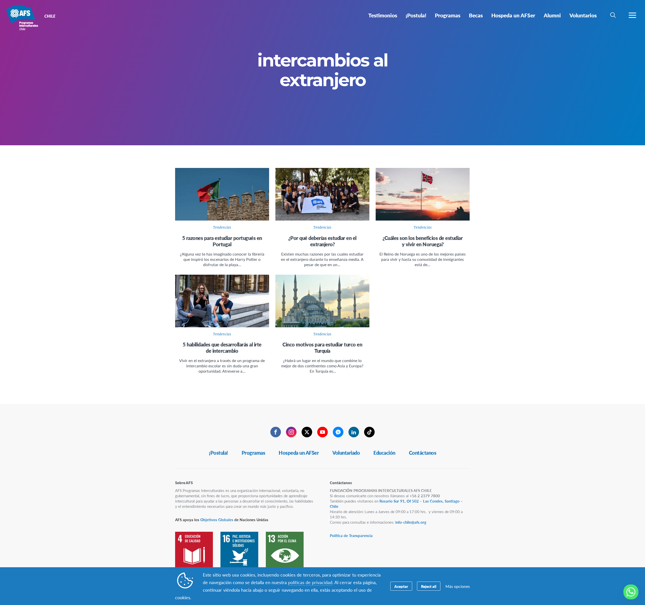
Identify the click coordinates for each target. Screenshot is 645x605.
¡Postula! (218, 452)
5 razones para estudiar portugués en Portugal (222, 241)
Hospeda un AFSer (299, 452)
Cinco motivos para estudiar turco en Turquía (322, 347)
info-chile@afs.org (410, 522)
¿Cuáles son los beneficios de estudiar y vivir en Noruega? (422, 241)
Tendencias (222, 227)
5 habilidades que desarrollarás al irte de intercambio (222, 347)
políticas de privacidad (310, 582)
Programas (253, 452)
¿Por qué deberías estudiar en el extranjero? (322, 241)
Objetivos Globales (216, 519)
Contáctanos (422, 452)
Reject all (428, 586)
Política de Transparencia (351, 535)
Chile (22, 17)
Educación (384, 452)
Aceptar (401, 586)
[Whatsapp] (631, 592)
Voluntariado (346, 452)
